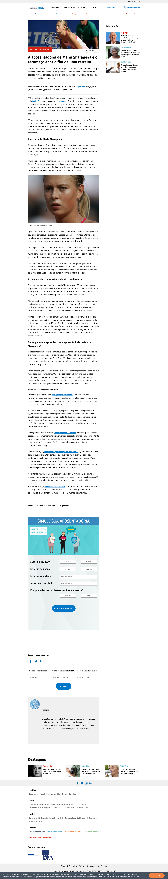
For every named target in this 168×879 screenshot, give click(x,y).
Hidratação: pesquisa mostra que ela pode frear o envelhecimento (129, 771)
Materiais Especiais (35, 821)
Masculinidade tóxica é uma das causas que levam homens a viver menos (129, 68)
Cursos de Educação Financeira (76, 818)
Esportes (33, 49)
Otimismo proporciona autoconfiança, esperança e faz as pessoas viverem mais (130, 53)
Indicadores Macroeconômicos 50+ (62, 804)
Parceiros (72, 794)
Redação (45, 710)
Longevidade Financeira (104, 14)
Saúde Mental (126, 47)
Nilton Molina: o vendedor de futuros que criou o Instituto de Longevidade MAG (130, 39)
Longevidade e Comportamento (129, 14)
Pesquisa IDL (80, 804)
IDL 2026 (93, 8)
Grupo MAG (91, 871)
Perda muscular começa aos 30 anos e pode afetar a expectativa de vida (91, 771)
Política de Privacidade (69, 866)
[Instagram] (86, 783)
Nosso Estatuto (101, 866)
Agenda (43, 794)
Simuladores (92, 818)
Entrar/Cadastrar (133, 8)
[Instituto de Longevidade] (36, 7)
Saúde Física (85, 766)
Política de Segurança (86, 866)
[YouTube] (82, 783)
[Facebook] (78, 783)
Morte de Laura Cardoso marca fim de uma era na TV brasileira (52, 771)
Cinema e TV (47, 766)
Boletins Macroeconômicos (38, 804)
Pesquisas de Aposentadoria (64, 808)
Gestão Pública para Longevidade (40, 808)
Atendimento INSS (56, 818)
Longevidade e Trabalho (80, 14)
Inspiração (125, 33)
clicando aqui (134, 877)
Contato (64, 794)
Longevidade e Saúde (58, 14)
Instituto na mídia (53, 794)
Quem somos (33, 794)
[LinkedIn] (90, 783)
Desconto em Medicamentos (39, 818)
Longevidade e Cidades (35, 14)
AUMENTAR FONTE (134, 1)
